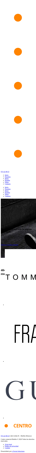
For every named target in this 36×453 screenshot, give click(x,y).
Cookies (7, 448)
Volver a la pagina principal (9, 245)
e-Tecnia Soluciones (18, 451)
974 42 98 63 (5, 172)
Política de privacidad (11, 446)
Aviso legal (8, 444)
